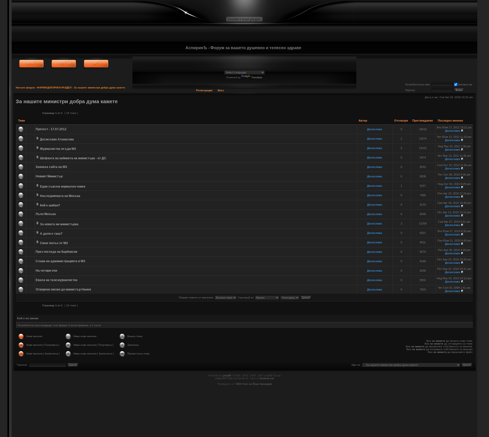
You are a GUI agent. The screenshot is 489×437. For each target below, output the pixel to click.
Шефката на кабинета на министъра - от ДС (73, 158)
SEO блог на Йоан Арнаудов (254, 383)
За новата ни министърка (59, 224)
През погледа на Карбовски (56, 252)
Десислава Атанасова (57, 139)
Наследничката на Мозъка (60, 196)
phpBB (227, 375)
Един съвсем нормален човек (62, 186)
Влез (221, 90)
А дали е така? (51, 233)
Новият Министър (49, 176)
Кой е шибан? (50, 205)
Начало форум (25, 87)
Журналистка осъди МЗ (58, 149)
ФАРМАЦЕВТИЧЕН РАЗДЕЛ (54, 87)
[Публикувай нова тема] (27, 113)
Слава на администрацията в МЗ (60, 261)
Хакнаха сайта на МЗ (51, 167)
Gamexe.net (267, 378)
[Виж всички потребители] (63, 63)
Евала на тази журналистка (56, 280)
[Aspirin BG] (31, 63)
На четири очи (46, 270)
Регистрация (204, 90)
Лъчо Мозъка (46, 214)
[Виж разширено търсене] (96, 63)
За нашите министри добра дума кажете (99, 87)
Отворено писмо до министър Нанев (63, 289)
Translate (256, 77)
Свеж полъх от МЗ (54, 243)
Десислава (374, 129)
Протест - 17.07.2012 (51, 129)
